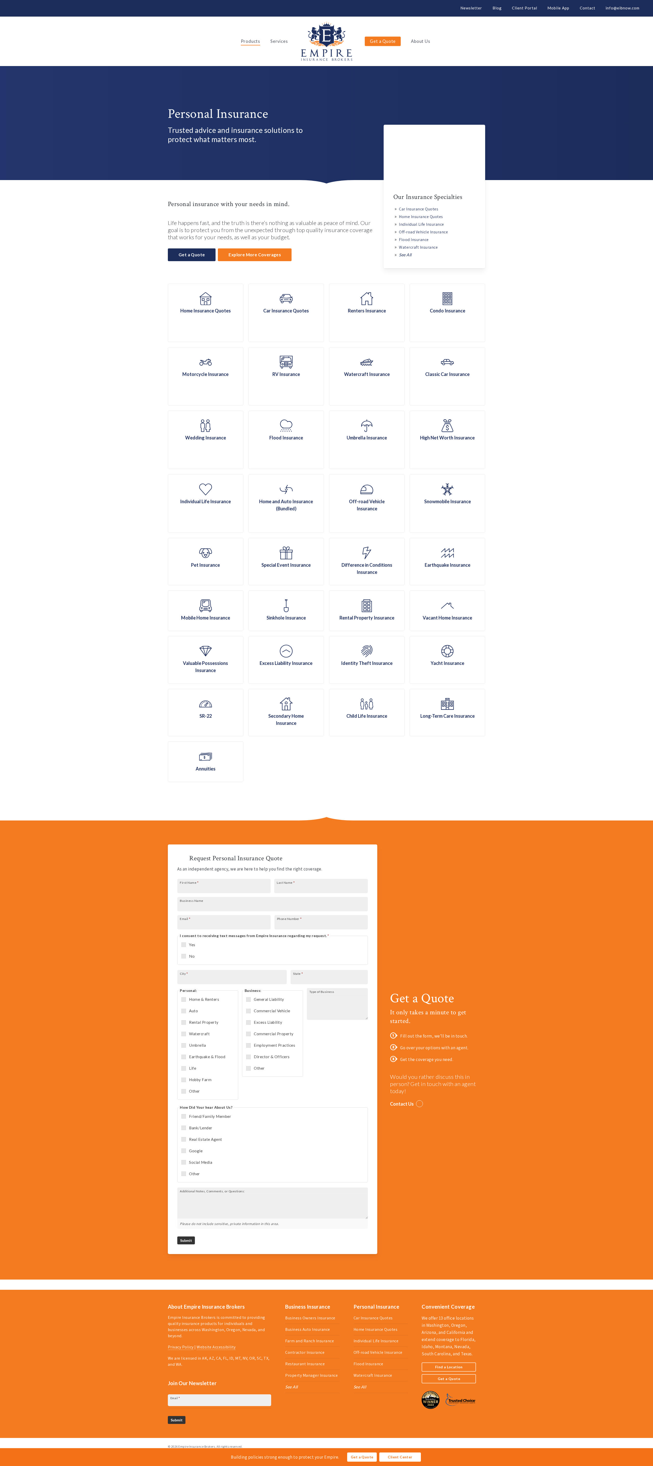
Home (174, 212)
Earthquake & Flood (207, 1056)
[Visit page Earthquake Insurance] (447, 561)
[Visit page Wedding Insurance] (205, 440)
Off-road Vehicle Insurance (423, 232)
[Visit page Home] (326, 41)
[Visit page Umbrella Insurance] (366, 440)
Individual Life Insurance (421, 224)
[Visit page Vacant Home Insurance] (447, 611)
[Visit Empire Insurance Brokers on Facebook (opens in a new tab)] (25, 8)
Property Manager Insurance (311, 1375)
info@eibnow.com (622, 8)
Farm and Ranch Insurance (309, 1341)
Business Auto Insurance (307, 1329)
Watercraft (199, 1033)
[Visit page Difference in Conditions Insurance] (366, 561)
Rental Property (204, 1022)
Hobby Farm (200, 1079)
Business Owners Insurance (310, 1318)
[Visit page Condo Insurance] (447, 313)
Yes (192, 944)
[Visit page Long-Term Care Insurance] (447, 712)
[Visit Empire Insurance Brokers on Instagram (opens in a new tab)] (53, 8)
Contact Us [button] (402, 1104)
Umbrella (197, 1045)
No (192, 956)
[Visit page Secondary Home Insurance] (286, 712)
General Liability (269, 999)
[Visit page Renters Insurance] (366, 313)
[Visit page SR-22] (205, 712)
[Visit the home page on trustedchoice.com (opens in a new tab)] (458, 1411)
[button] (192, 254)
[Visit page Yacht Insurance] (447, 660)
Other (194, 1091)
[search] (643, 41)
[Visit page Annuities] (205, 762)
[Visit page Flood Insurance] (286, 440)
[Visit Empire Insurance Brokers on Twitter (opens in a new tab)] (15, 8)
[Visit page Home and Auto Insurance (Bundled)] (286, 503)
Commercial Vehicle (272, 1010)
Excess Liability (268, 1022)
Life (192, 1068)
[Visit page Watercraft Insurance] (366, 376)
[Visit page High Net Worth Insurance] (447, 440)
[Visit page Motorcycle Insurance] (205, 376)
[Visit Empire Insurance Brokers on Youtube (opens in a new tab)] (44, 8)
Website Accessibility (216, 1347)
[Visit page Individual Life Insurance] (205, 503)
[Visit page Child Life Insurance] (366, 712)
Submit (186, 1240)
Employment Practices (274, 1045)
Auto (193, 1010)
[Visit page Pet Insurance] (205, 561)
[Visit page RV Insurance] (286, 376)
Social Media (200, 1162)
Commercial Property (274, 1033)
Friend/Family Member (210, 1116)
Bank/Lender (200, 1128)
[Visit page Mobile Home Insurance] (205, 611)
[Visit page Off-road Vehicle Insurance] (366, 503)
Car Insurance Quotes (418, 209)
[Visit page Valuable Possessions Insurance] (205, 660)
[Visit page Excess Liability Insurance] (286, 660)
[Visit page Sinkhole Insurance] (286, 611)
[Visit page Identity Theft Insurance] (366, 660)
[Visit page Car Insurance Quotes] (286, 313)
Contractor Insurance (304, 1352)
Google (196, 1150)
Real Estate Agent (205, 1139)
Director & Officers (272, 1056)
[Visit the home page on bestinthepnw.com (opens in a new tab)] (430, 1411)
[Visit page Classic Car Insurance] (447, 376)
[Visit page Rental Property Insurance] (366, 611)
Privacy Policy (181, 1347)
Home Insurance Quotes (421, 216)
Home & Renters (204, 999)
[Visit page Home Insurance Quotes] (205, 313)
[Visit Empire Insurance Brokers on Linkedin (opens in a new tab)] (34, 8)
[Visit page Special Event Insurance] (286, 561)
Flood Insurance (414, 239)
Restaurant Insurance (305, 1364)
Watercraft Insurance (418, 247)
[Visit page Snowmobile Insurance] (447, 503)
